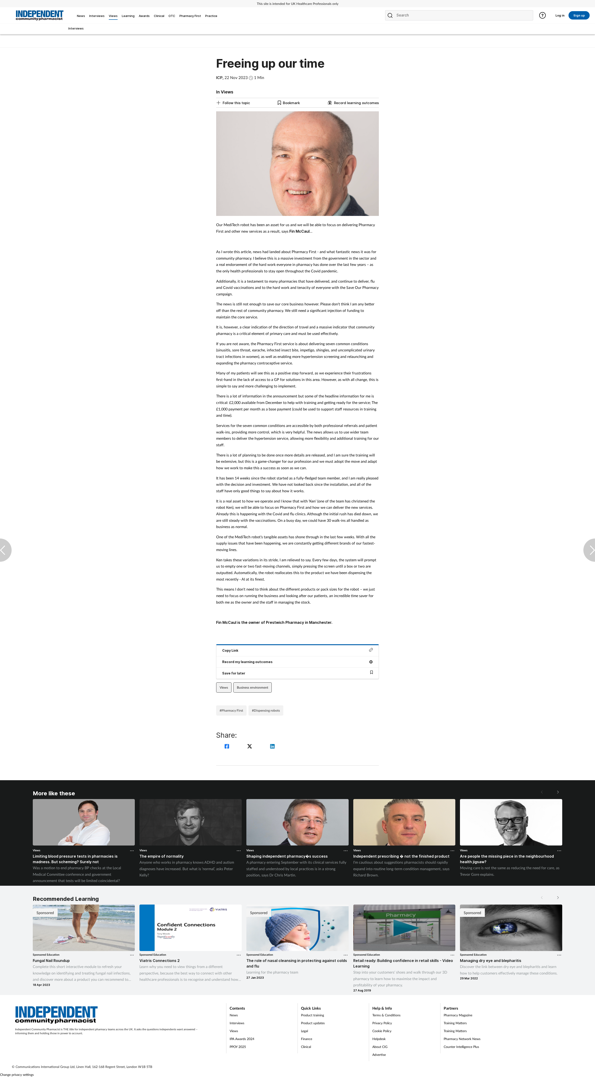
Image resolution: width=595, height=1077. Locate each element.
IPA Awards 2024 (242, 1039)
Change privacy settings (17, 1075)
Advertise (379, 1055)
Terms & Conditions (386, 1015)
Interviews (237, 1023)
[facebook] (227, 747)
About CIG (379, 1047)
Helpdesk (379, 1039)
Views (224, 687)
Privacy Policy (382, 1023)
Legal (304, 1031)
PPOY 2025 (238, 1047)
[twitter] (250, 747)
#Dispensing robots (266, 710)
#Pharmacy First (231, 710)
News (234, 1015)
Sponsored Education (46, 954)
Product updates (313, 1023)
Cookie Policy (381, 1031)
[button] (557, 792)
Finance (306, 1039)
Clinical (306, 1047)
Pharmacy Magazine (458, 1015)
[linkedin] (272, 747)
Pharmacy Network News (462, 1039)
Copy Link (230, 650)
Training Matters (455, 1023)
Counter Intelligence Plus (461, 1047)
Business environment (252, 687)
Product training (312, 1015)
